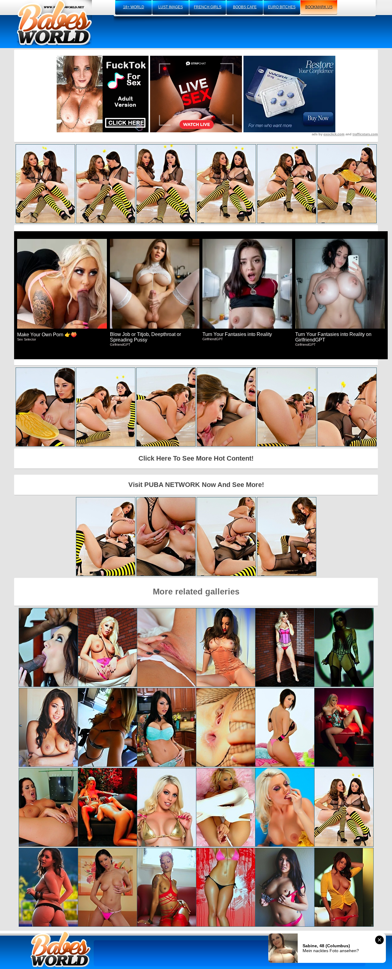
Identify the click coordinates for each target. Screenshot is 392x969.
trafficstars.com (365, 134)
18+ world (133, 7)
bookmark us (319, 7)
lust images (170, 7)
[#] (60, 949)
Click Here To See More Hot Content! (196, 458)
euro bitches (282, 7)
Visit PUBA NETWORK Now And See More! (196, 484)
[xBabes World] (54, 23)
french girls (207, 7)
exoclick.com (334, 134)
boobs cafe (245, 7)
